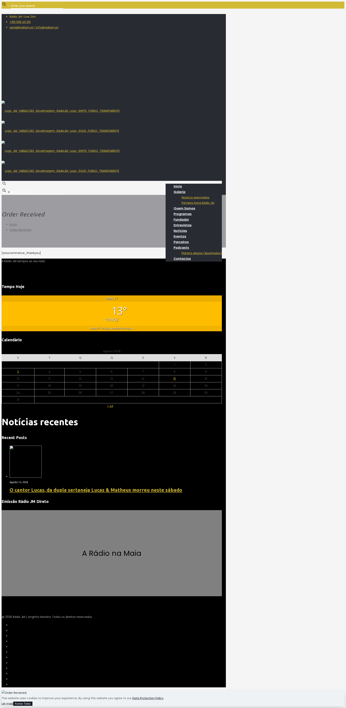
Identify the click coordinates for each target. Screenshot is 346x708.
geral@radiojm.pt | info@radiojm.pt (34, 27)
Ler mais (7, 704)
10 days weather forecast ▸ (112, 328)
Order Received (20, 230)
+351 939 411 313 (20, 22)
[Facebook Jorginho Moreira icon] (11, 79)
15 (174, 379)
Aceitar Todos (23, 703)
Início (13, 225)
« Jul (110, 406)
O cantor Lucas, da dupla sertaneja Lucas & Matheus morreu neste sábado (96, 490)
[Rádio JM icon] (11, 95)
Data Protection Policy (147, 698)
